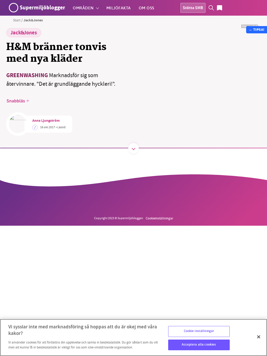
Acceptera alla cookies (199, 344)
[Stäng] (258, 337)
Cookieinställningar (159, 218)
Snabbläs (16, 101)
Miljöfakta (118, 7)
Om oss (146, 7)
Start (17, 20)
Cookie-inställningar (199, 331)
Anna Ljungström (46, 121)
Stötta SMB (193, 8)
